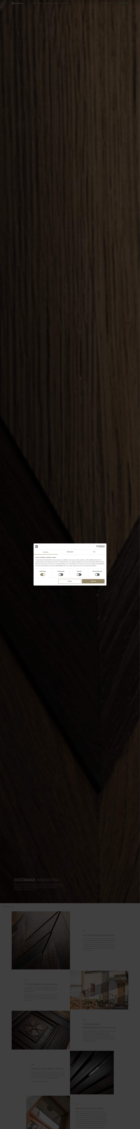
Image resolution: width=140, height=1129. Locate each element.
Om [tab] (94, 552)
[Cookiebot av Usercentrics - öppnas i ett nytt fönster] (97, 546)
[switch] (61, 574)
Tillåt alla (93, 581)
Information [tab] (70, 552)
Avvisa (70, 581)
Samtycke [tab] (46, 552)
